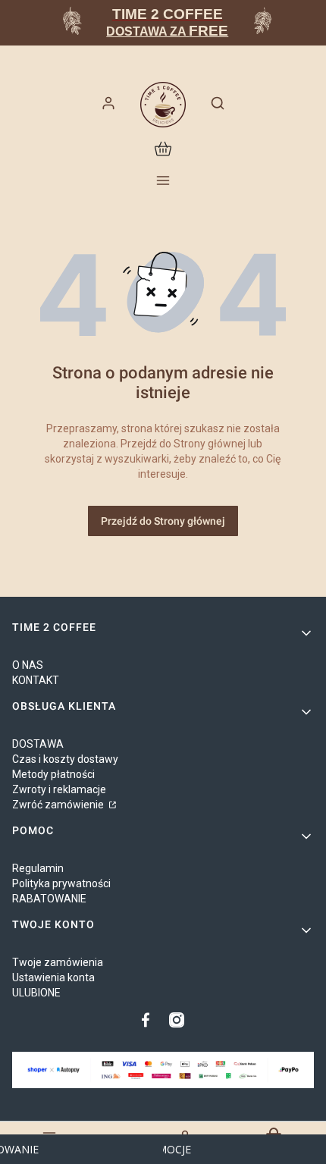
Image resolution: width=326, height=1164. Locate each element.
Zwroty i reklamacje (59, 789)
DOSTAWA (38, 744)
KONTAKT (35, 680)
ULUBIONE (36, 993)
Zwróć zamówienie (59, 804)
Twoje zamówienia (57, 962)
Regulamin (38, 868)
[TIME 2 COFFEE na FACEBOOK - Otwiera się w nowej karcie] (149, 1020)
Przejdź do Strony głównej (163, 521)
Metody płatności (53, 774)
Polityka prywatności (61, 883)
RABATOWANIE (49, 899)
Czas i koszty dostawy (65, 759)
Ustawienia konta (53, 977)
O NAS (27, 665)
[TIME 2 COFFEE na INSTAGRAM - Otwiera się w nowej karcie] (176, 1020)
